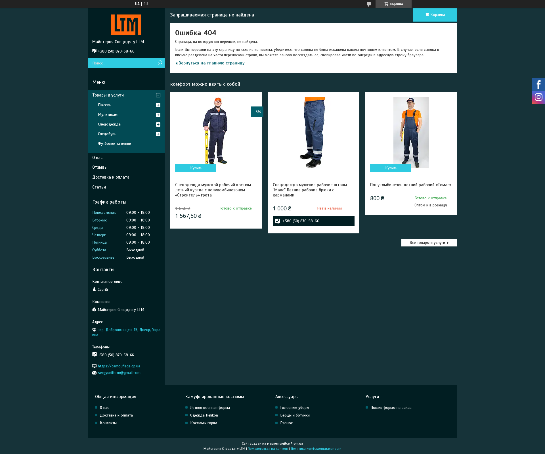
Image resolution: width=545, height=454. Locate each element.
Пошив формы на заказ (391, 407)
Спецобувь (107, 133)
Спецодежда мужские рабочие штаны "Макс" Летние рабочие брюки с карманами (310, 190)
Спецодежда (109, 124)
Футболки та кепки (114, 143)
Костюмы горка (203, 422)
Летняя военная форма (210, 407)
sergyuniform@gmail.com (119, 372)
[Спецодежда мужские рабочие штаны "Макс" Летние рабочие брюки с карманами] (314, 132)
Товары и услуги (108, 95)
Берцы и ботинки (295, 415)
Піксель (104, 104)
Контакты (108, 422)
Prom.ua (297, 443)
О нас (97, 157)
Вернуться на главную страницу (212, 63)
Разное (286, 422)
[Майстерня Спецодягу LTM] (126, 23)
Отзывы (100, 167)
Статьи (99, 187)
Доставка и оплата (110, 177)
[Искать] (160, 63)
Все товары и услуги (427, 242)
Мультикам (108, 114)
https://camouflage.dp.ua (119, 366)
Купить (196, 168)
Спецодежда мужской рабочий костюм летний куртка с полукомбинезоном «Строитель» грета (213, 190)
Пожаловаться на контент (268, 449)
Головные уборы (294, 407)
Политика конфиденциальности (316, 449)
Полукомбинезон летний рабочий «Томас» (410, 184)
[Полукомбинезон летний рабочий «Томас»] (411, 132)
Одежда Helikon (204, 415)
